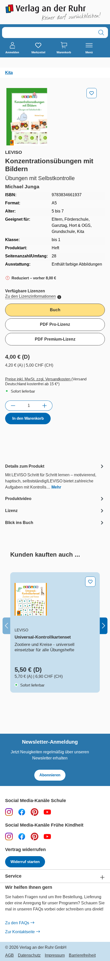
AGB (9, 955)
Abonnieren (49, 775)
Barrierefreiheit (82, 955)
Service (13, 876)
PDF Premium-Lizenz (55, 339)
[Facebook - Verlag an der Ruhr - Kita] (22, 836)
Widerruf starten (25, 861)
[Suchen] (101, 32)
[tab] (55, 476)
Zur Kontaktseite (20, 932)
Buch (55, 310)
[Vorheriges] (6, 626)
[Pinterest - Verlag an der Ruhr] (34, 812)
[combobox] (48, 32)
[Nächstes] (103, 626)
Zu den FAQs (17, 923)
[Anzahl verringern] (13, 406)
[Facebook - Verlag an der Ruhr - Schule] (22, 812)
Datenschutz (29, 955)
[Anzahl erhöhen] (44, 406)
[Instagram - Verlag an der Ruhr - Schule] (9, 812)
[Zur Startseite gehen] (55, 12)
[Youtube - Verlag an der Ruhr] (47, 812)
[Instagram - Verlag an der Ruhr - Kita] (9, 836)
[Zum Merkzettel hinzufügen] (91, 93)
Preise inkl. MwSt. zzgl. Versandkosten (38, 379)
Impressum (55, 955)
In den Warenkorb (28, 418)
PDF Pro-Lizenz (55, 324)
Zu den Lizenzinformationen (30, 296)
